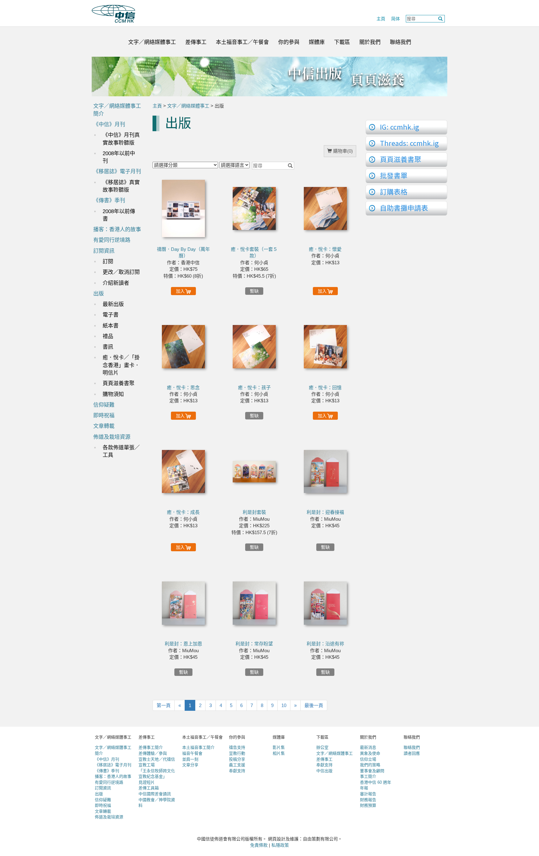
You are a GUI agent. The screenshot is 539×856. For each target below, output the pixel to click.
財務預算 (368, 805)
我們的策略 (370, 765)
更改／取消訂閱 (121, 272)
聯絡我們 (400, 42)
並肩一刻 (190, 759)
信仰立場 (368, 759)
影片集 (279, 747)
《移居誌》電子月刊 (117, 172)
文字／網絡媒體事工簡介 (117, 110)
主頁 (380, 18)
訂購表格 (393, 191)
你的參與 (288, 42)
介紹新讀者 (116, 283)
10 (283, 705)
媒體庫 (317, 42)
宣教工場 (146, 765)
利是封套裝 (254, 512)
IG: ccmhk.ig (399, 127)
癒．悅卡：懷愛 (325, 249)
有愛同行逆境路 (111, 240)
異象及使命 (370, 753)
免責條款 (259, 845)
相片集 (279, 753)
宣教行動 (237, 753)
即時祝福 (103, 415)
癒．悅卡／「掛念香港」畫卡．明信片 (121, 365)
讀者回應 (412, 753)
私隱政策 (280, 845)
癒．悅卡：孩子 (254, 387)
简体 (395, 18)
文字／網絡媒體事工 (152, 42)
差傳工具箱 (148, 788)
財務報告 (368, 799)
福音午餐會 (192, 753)
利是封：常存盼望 (254, 643)
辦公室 (322, 747)
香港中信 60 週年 (375, 782)
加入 (180, 291)
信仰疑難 (103, 405)
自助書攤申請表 (404, 208)
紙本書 (111, 326)
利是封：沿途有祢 (325, 643)
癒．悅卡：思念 (183, 387)
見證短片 (146, 782)
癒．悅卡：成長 (183, 512)
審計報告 (368, 793)
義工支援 (237, 765)
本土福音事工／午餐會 (242, 42)
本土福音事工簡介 (198, 747)
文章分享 (190, 765)
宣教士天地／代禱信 (156, 759)
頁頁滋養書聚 (118, 383)
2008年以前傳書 (119, 215)
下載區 (342, 42)
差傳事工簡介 (150, 747)
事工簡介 (368, 776)
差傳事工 (195, 42)
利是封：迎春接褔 (325, 512)
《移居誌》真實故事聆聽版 (121, 186)
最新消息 (368, 747)
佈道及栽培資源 (111, 437)
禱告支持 (237, 747)
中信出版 (324, 770)
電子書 (111, 315)
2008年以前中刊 (119, 157)
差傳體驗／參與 (152, 753)
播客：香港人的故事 (117, 229)
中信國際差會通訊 (154, 793)
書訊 (108, 347)
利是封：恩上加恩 (183, 643)
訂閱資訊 (103, 251)
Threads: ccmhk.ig (409, 143)
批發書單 (393, 175)
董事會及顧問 (372, 770)
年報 (364, 788)
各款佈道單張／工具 (121, 451)
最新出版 (113, 304)
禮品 (108, 336)
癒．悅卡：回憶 (325, 387)
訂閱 (108, 262)
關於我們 (370, 42)
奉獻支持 (237, 770)
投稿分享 (237, 759)
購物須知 (113, 394)
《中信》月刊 (109, 124)
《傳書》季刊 (109, 200)
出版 (98, 294)
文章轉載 (103, 426)
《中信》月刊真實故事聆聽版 (121, 139)
